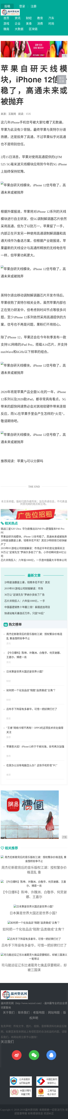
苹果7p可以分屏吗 (30, 461)
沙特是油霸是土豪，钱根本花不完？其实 (27, 582)
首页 (6, 18)
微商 (6, 29)
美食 (29, 23)
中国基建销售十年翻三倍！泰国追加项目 (27, 607)
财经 (29, 18)
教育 (40, 18)
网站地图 (54, 1012)
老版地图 (39, 1012)
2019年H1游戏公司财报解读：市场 (23, 588)
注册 (33, 6)
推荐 (8, 737)
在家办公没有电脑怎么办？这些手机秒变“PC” (31, 765)
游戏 (6, 23)
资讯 (17, 18)
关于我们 (9, 1012)
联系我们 (24, 1012)
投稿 (7, 6)
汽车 (51, 18)
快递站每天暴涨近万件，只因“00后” (24, 613)
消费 (40, 23)
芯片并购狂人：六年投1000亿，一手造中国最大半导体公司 (34, 560)
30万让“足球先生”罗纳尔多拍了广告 (24, 594)
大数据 (19, 29)
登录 (22, 6)
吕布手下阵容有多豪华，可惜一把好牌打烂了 (31, 709)
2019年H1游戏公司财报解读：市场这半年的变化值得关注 (33, 548)
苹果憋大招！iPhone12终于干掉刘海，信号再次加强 (35, 746)
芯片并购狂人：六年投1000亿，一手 (24, 601)
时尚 (51, 23)
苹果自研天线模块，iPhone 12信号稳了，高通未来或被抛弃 (34, 536)
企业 (17, 23)
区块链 (33, 29)
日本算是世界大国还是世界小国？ (25, 671)
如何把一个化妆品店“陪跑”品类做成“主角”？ (31, 690)
